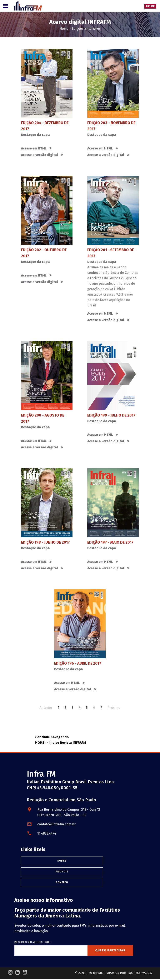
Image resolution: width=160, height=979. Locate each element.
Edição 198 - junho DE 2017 (45, 542)
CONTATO (62, 882)
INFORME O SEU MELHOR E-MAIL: (32, 942)
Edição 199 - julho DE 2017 (111, 415)
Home (64, 29)
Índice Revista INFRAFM (67, 743)
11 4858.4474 (46, 833)
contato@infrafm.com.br (56, 824)
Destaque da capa (35, 135)
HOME (39, 743)
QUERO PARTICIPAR (110, 950)
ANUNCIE (62, 871)
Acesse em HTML (33, 148)
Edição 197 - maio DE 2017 (110, 542)
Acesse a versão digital (39, 155)
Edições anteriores (86, 29)
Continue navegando (52, 737)
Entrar (150, 6)
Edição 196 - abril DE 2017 (77, 663)
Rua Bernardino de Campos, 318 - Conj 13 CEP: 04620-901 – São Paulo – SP (68, 812)
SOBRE (61, 860)
